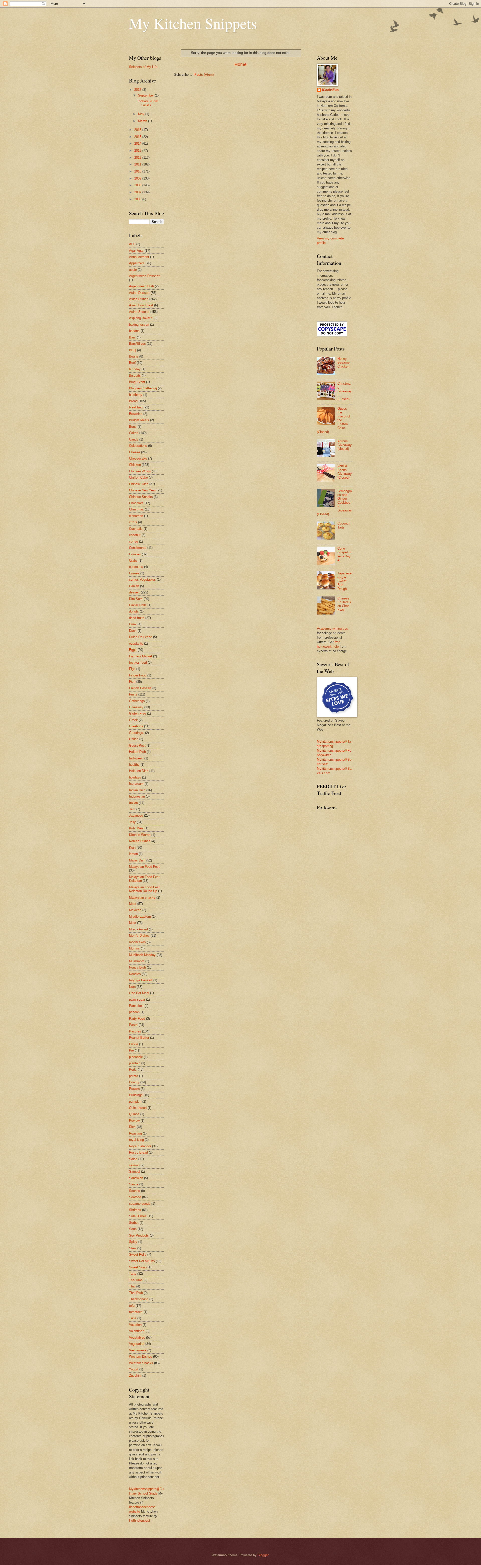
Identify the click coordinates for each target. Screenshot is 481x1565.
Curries (134, 573)
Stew (132, 1248)
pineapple (136, 1057)
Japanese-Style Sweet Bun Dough (344, 581)
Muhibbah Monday (142, 955)
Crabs (133, 560)
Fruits (133, 694)
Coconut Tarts (343, 525)
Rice (132, 1127)
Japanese (136, 815)
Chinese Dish (138, 484)
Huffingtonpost (139, 1520)
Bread (133, 401)
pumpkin (135, 1101)
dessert (134, 592)
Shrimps (135, 1210)
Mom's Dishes (139, 935)
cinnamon (136, 516)
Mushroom (136, 961)
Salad (133, 1159)
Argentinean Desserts (144, 276)
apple (133, 270)
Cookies (135, 554)
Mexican (135, 910)
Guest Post (137, 745)
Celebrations (138, 446)
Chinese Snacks (141, 497)
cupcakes (136, 567)
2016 (138, 130)
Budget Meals (139, 420)
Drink (133, 624)
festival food (138, 662)
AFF (132, 244)
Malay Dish (137, 860)
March (143, 121)
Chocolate (136, 503)
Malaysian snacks (142, 897)
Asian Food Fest (141, 305)
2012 (138, 157)
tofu (132, 1306)
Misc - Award (138, 929)
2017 (138, 90)
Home (240, 64)
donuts (134, 611)
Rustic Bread (138, 1152)
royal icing (136, 1140)
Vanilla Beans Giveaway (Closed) (344, 471)
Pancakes (136, 1006)
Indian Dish (137, 790)
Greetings (136, 726)
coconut (135, 535)
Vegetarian (136, 1344)
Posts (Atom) (204, 74)
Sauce (133, 1184)
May (141, 114)
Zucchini (135, 1375)
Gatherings (137, 701)
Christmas (136, 509)
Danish (134, 586)
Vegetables (137, 1337)
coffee (133, 541)
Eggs (133, 650)
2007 (138, 192)
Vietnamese (137, 1350)
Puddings (136, 1095)
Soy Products (139, 1235)
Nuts (132, 987)
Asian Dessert (139, 293)
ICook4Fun (330, 90)
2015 (138, 137)
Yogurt (133, 1369)
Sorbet (134, 1223)
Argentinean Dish (141, 286)
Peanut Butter (139, 1037)
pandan (134, 1012)
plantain (134, 1063)
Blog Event (137, 382)
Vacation (135, 1325)
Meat (132, 904)
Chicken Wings (140, 471)
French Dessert (140, 688)
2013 (138, 150)
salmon (134, 1165)
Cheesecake (138, 458)
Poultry (134, 1082)
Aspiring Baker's (141, 318)
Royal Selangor (140, 1146)
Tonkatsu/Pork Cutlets (147, 103)
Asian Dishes (138, 299)
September (146, 95)
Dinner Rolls (138, 605)
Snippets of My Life (143, 67)
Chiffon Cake (138, 477)
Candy (133, 439)
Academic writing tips (332, 628)
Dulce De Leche (140, 637)
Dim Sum (136, 599)
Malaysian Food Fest (144, 866)
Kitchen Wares (139, 835)
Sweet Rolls (137, 1254)
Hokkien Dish (138, 771)
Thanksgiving (138, 1299)
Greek (133, 720)
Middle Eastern (140, 916)
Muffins (134, 948)
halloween (136, 758)
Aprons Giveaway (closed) (344, 445)
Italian (133, 803)
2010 (138, 171)
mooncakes (137, 942)
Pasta (133, 1025)
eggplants (136, 643)
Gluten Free (137, 713)
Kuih (132, 847)
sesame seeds (139, 1203)
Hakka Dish (137, 752)
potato (133, 1076)
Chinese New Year (142, 490)
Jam (132, 809)
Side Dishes (138, 1216)
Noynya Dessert (140, 980)
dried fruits (136, 618)
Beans (133, 356)
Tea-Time (136, 1280)
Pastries (135, 1031)
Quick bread (138, 1108)
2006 (138, 199)
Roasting (135, 1133)
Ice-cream (136, 784)
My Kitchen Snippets (193, 23)
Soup (133, 1229)
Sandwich (136, 1178)
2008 (138, 185)
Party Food (137, 1018)
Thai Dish (136, 1293)
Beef (132, 363)
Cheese (134, 452)
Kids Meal (136, 828)
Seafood (135, 1197)
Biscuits (135, 375)
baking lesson (139, 324)
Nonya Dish (137, 967)
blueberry (135, 395)
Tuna (132, 1318)
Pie (131, 1050)
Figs (132, 669)
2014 (138, 143)
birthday (135, 369)
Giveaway (136, 707)
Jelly (132, 822)
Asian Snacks (139, 312)
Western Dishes (140, 1356)
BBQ (132, 350)
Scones (134, 1191)
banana (134, 331)
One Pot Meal (139, 993)
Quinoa (134, 1114)
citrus (133, 522)
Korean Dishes (139, 841)
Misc (132, 923)
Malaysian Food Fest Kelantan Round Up (144, 889)
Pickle (133, 1044)
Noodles (135, 974)
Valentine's (137, 1331)
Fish (132, 681)
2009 (138, 178)
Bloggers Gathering (143, 388)
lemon (133, 854)
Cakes (133, 433)
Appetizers (137, 263)
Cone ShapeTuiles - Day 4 (344, 554)
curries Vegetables (142, 579)
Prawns (134, 1089)
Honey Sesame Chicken (343, 362)
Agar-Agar (136, 250)
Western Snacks (141, 1363)
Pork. (133, 1069)
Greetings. (136, 733)
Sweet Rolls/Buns (142, 1261)
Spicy (133, 1242)
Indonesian (137, 796)
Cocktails (136, 529)
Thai (132, 1286)
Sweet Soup (138, 1267)
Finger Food (137, 675)
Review (134, 1120)
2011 (138, 164)
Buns (133, 426)
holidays (135, 777)
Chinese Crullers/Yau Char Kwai (344, 604)
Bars (132, 337)
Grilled (133, 739)
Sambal (134, 1171)
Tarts (132, 1273)
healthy (134, 764)
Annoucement (139, 257)
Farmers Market (140, 656)
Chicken (135, 465)
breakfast (136, 407)
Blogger (263, 1555)
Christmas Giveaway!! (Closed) (344, 391)
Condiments (137, 548)
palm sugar (137, 999)
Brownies (135, 414)
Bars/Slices (137, 343)
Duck (133, 631)
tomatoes (136, 1312)
